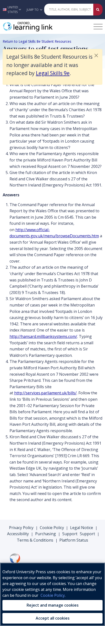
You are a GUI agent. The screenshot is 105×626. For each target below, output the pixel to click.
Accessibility (18, 533)
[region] (52, 594)
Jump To (33, 10)
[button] (12, 9)
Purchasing (45, 533)
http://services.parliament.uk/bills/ (45, 393)
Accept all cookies (53, 618)
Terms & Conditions (35, 540)
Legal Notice (81, 527)
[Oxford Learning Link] (39, 26)
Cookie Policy (52, 527)
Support (69, 533)
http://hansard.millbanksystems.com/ (43, 336)
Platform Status (73, 540)
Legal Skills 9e (53, 73)
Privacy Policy (21, 527)
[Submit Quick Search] (98, 9)
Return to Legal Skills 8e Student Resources (37, 41)
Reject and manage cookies (53, 605)
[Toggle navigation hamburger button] (98, 26)
